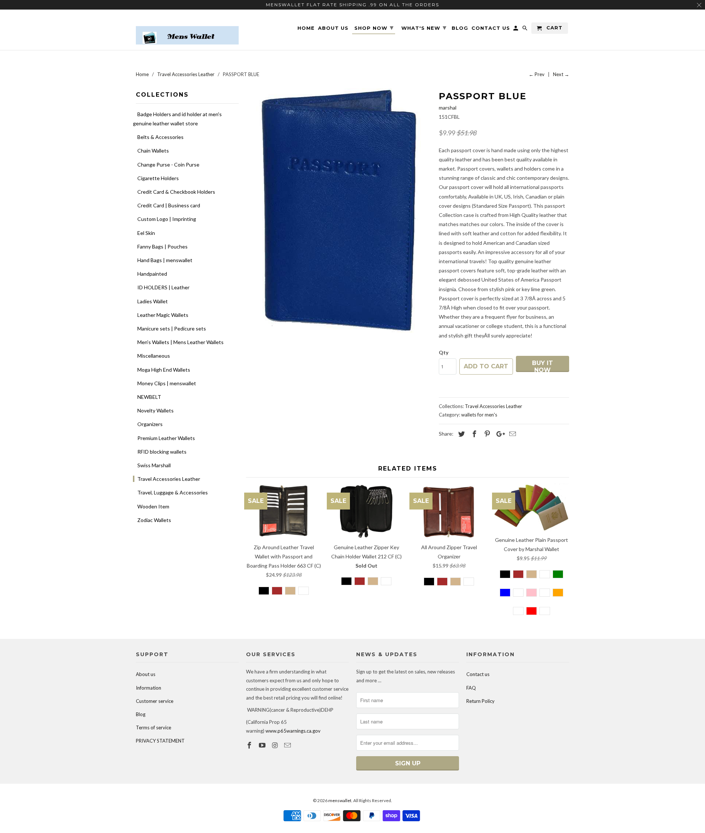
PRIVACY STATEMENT (160, 741)
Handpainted (152, 274)
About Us (333, 28)
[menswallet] (187, 29)
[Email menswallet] (288, 745)
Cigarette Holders (158, 178)
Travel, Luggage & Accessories (172, 492)
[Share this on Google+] (499, 434)
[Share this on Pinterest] (486, 434)
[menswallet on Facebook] (250, 745)
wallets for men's (479, 415)
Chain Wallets (153, 150)
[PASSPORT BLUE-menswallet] (338, 210)
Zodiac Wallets (154, 520)
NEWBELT (149, 397)
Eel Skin (146, 233)
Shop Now (374, 28)
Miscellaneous (153, 356)
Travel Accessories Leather (168, 479)
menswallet (339, 800)
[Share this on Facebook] (473, 434)
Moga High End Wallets (163, 370)
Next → (561, 74)
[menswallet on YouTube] (263, 745)
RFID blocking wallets (162, 451)
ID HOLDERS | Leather (163, 287)
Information (148, 688)
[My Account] (516, 29)
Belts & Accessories (160, 137)
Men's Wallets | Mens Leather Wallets (180, 342)
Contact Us (490, 28)
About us (145, 674)
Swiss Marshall (154, 465)
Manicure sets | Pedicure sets (171, 328)
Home (306, 28)
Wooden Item (153, 506)
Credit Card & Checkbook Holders (176, 192)
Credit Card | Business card (168, 205)
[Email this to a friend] (511, 434)
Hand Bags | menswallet (164, 260)
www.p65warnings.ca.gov (293, 731)
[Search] (525, 29)
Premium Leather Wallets (166, 438)
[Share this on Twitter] (460, 434)
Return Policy (480, 701)
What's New (423, 28)
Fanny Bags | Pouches (162, 246)
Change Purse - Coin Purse (168, 164)
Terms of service (153, 727)
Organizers (150, 424)
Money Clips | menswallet (166, 383)
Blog (140, 714)
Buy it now (542, 366)
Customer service (154, 701)
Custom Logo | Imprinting (166, 219)
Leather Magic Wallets (162, 315)
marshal (447, 107)
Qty (443, 352)
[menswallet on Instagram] (276, 745)
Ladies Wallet (152, 301)
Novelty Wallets (155, 410)
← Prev (537, 74)
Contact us (477, 674)
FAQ (471, 688)
